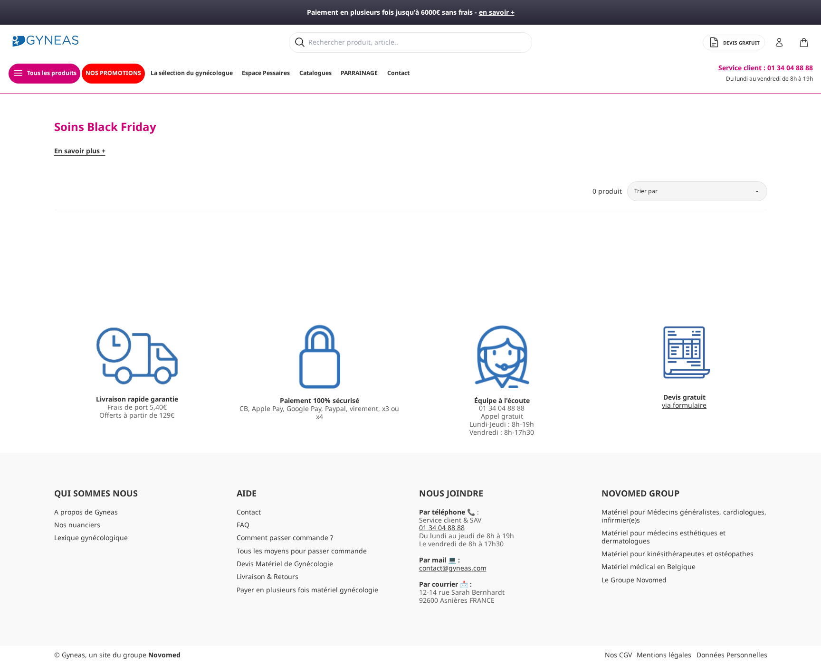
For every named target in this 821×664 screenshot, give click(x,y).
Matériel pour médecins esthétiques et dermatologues (663, 536)
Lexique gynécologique (91, 537)
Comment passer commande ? (285, 537)
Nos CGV (618, 654)
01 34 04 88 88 (442, 527)
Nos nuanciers (77, 524)
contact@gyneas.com (453, 567)
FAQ (243, 524)
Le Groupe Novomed (634, 579)
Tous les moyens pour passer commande (302, 550)
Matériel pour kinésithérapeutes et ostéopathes (677, 553)
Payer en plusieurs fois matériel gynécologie (307, 589)
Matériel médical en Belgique (648, 566)
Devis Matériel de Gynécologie (285, 563)
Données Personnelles (732, 654)
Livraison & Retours (267, 576)
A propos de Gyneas (86, 511)
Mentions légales (664, 654)
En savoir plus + (79, 151)
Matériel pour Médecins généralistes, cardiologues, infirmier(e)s (683, 515)
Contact (249, 511)
